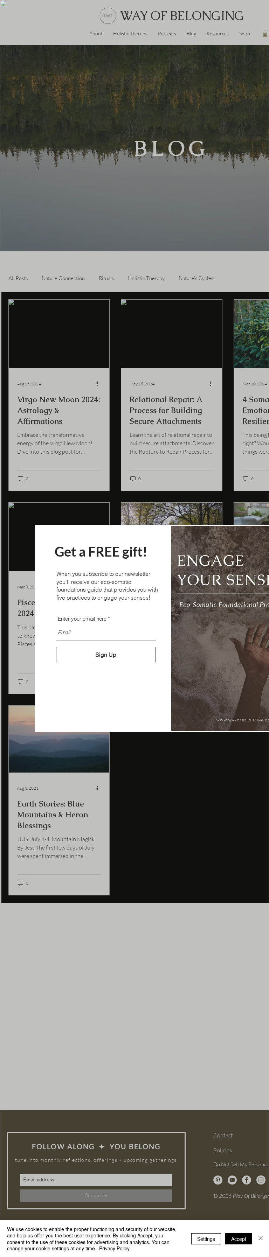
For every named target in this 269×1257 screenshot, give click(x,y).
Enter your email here (82, 618)
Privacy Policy (114, 1248)
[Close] (260, 1238)
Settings (206, 1238)
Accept (238, 1238)
